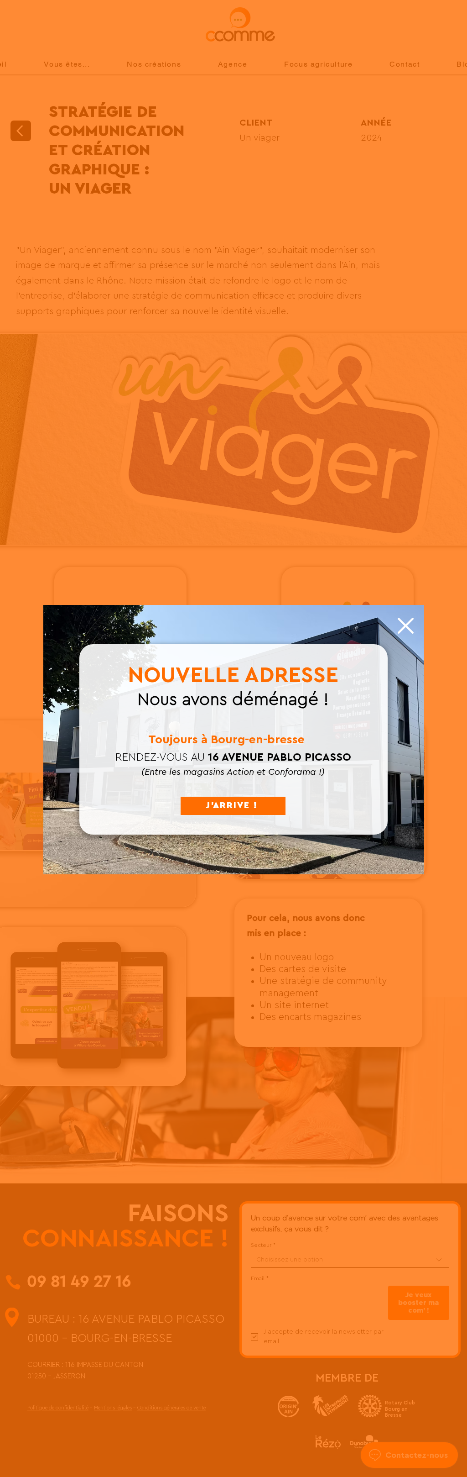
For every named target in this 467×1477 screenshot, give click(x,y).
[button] (406, 626)
